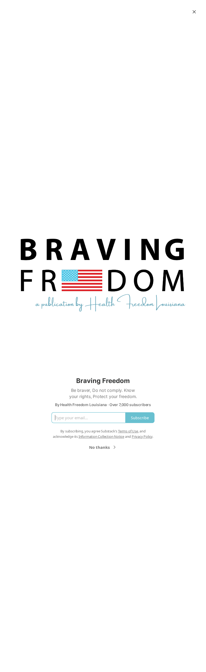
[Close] (194, 11)
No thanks (99, 447)
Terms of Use (128, 431)
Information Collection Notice (101, 436)
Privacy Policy (142, 436)
